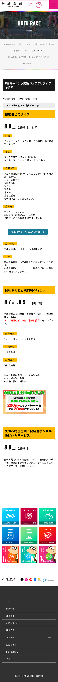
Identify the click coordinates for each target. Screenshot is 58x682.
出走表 (51, 44)
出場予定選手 (39, 44)
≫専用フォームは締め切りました (28, 231)
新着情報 (10, 608)
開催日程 (10, 630)
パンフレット (24, 44)
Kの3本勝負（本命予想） (18, 57)
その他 (9, 658)
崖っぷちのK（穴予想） (41, 57)
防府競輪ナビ (12, 651)
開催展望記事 (9, 44)
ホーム (9, 601)
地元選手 (10, 615)
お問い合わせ (12, 623)
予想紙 (16, 50)
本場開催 (10, 637)
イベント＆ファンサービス (33, 50)
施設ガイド (11, 644)
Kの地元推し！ (29, 63)
